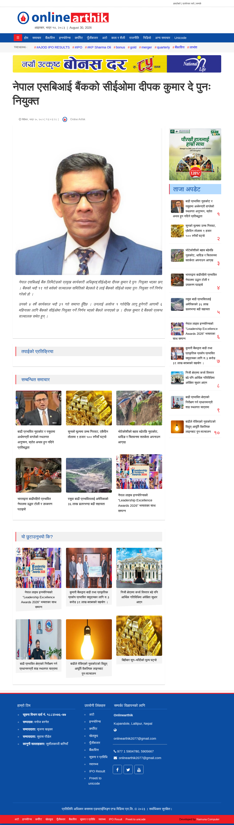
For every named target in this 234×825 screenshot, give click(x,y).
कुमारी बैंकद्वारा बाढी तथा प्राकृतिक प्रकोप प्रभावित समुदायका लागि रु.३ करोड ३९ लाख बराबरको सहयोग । (88, 597)
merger (146, 47)
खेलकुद (93, 736)
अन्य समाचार (162, 38)
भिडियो (147, 38)
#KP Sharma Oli (99, 47)
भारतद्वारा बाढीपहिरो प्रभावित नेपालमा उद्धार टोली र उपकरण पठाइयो (35, 504)
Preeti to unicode (94, 780)
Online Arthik (77, 119)
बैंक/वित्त (50, 38)
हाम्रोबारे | (177, 3)
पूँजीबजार (92, 38)
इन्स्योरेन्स (65, 38)
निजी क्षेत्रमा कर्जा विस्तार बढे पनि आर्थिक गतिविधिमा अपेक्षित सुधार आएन (139, 597)
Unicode (180, 38)
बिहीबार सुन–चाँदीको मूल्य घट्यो (139, 660)
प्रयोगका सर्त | (189, 3)
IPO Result (97, 771)
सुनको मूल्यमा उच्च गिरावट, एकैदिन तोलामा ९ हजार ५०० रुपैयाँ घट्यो (201, 230)
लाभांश (193, 47)
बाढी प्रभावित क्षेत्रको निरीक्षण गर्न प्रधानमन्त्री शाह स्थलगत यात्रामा (199, 402)
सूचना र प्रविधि (98, 757)
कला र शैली (118, 38)
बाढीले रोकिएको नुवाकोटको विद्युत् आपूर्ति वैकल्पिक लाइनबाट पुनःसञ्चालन (88, 668)
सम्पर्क (198, 3)
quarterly (163, 47)
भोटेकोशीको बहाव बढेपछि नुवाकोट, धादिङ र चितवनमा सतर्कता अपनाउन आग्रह (139, 437)
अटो (104, 38)
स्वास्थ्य (93, 764)
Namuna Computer (208, 819)
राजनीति (134, 38)
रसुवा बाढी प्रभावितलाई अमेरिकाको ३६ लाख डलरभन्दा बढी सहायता (198, 304)
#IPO (78, 47)
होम (26, 38)
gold (133, 47)
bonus (120, 47)
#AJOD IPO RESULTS (53, 47)
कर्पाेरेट (79, 38)
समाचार (36, 38)
